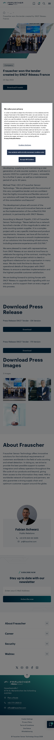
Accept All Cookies (27, 159)
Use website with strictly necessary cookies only (26, 152)
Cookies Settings (25, 145)
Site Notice (17, 138)
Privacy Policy (8, 138)
